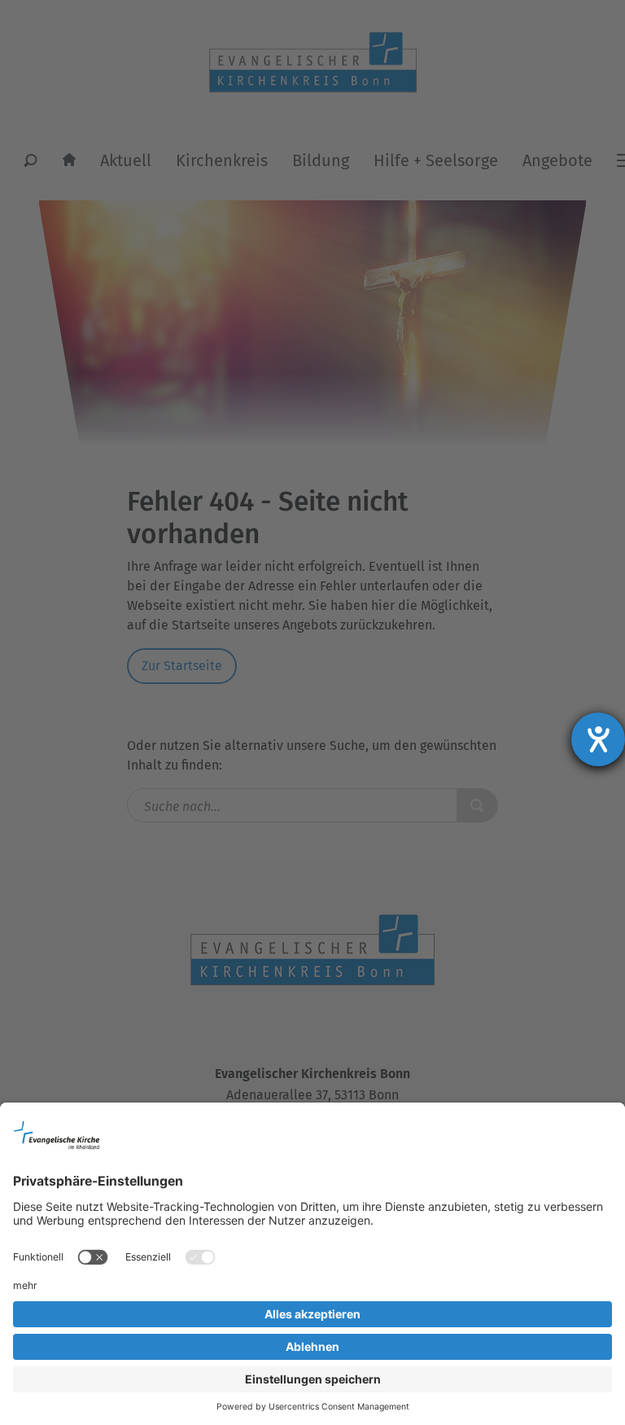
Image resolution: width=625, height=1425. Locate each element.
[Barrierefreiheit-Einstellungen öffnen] (598, 739)
